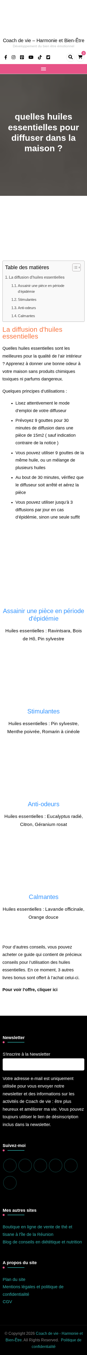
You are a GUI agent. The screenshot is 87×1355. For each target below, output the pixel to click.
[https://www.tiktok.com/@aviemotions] (55, 1165)
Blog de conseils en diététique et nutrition (42, 1242)
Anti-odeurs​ (27, 308)
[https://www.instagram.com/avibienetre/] (25, 1165)
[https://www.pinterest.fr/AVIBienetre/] (40, 1165)
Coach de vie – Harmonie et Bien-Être (43, 40)
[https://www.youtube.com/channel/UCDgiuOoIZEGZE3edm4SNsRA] (71, 1165)
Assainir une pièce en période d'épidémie (41, 288)
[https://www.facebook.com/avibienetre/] (10, 1165)
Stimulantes (27, 300)
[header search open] (70, 57)
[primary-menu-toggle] (43, 69)
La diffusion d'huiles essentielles (37, 277)
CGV (7, 1301)
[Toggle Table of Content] (74, 267)
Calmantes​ (26, 316)
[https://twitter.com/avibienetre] (10, 1183)
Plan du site (14, 1279)
